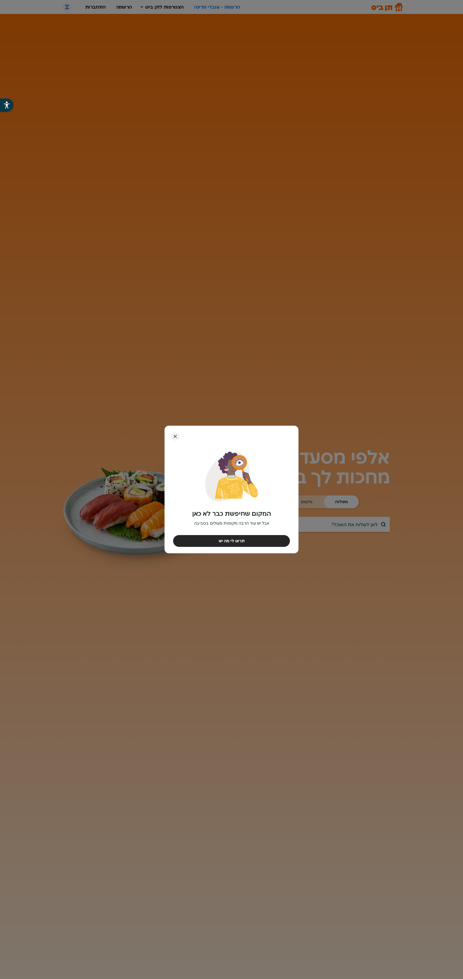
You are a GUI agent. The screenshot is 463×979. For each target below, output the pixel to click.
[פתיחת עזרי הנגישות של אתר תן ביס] (6, 105)
